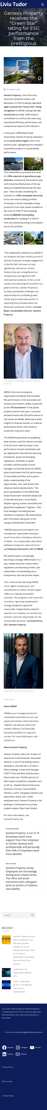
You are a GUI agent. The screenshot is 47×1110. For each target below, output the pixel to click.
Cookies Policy (8, 1096)
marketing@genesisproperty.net (29, 1032)
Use (10, 1081)
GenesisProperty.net (13, 819)
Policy (10, 1067)
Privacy (5, 1067)
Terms (4, 1081)
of (8, 1081)
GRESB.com (9, 740)
